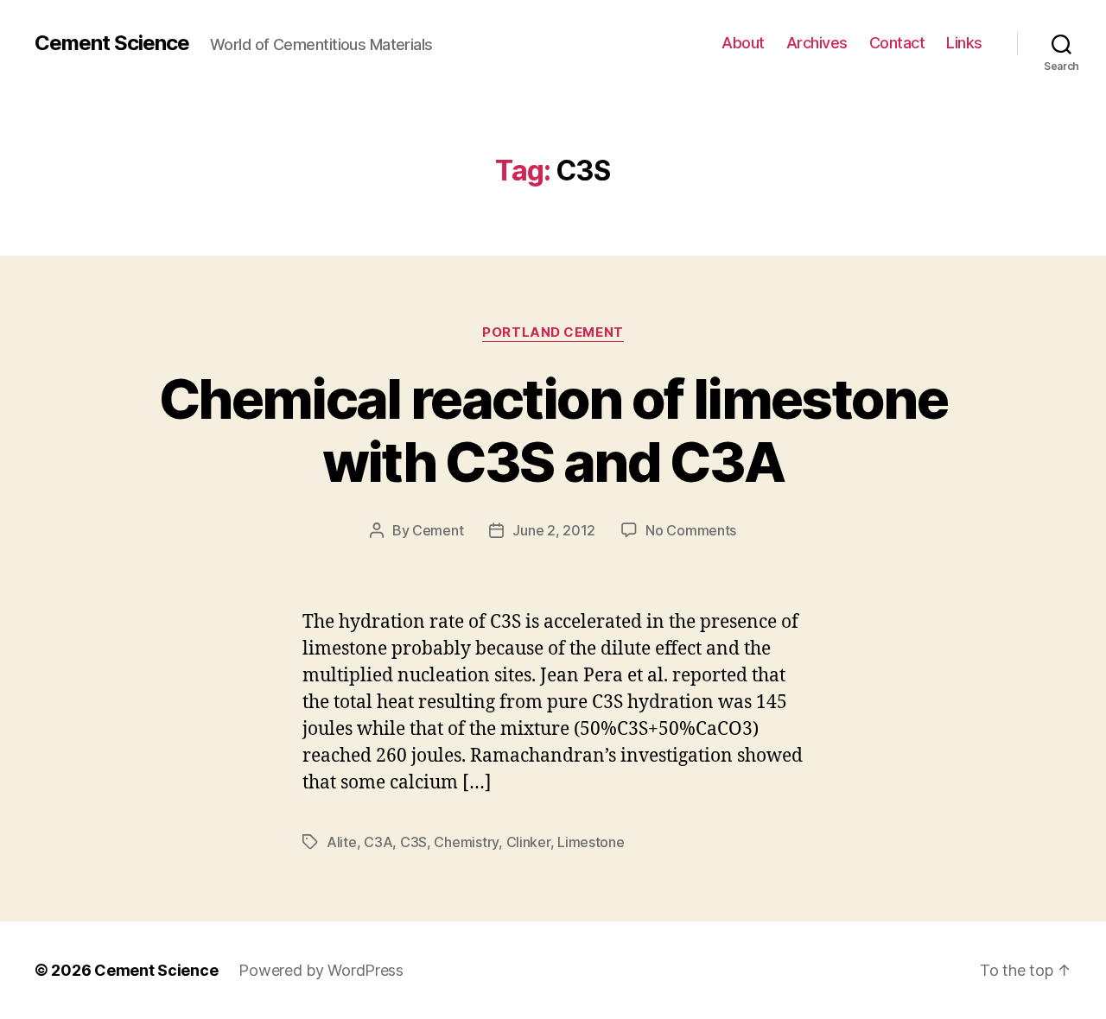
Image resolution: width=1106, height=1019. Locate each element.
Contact (897, 43)
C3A (378, 842)
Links (964, 43)
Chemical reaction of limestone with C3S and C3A (553, 430)
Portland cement (552, 332)
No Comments (690, 530)
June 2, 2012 (553, 530)
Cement (437, 530)
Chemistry (466, 842)
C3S (413, 842)
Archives (817, 43)
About (743, 43)
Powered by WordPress (321, 970)
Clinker (528, 842)
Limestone (591, 842)
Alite (342, 842)
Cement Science (112, 43)
